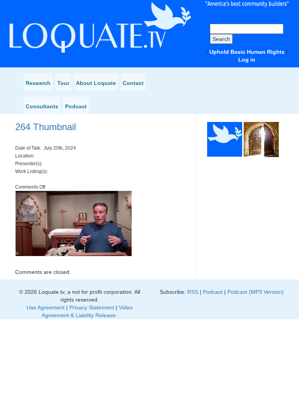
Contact (133, 83)
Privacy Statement (91, 307)
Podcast (76, 106)
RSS (192, 292)
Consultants (42, 106)
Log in (246, 59)
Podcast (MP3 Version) (255, 292)
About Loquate (96, 83)
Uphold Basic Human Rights (247, 52)
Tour (63, 83)
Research (38, 83)
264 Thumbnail (45, 127)
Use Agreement (45, 307)
